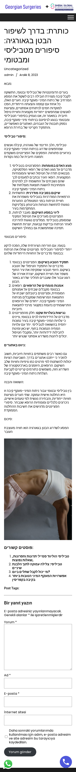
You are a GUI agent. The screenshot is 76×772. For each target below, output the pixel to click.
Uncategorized (16, 69)
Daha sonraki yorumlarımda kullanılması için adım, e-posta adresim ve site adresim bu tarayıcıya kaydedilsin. (40, 736)
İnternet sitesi (15, 712)
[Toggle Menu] (70, 17)
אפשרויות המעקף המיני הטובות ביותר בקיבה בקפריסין (39, 578)
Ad (7, 675)
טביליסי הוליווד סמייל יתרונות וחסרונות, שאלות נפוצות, (40, 558)
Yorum (10, 622)
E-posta (11, 693)
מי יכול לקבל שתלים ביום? (31, 572)
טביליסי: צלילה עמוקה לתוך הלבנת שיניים (37, 566)
